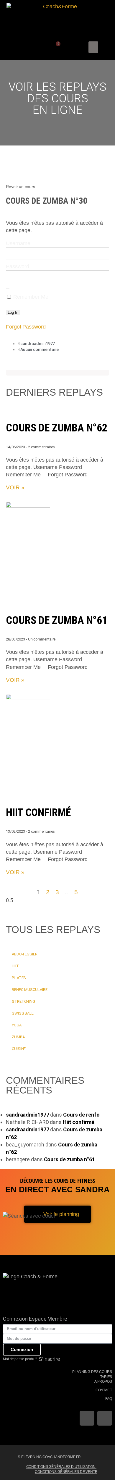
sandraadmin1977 (27, 1115)
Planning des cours (92, 1372)
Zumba (18, 1037)
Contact (104, 1390)
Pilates (19, 978)
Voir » (15, 487)
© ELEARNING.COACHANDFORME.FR (49, 1457)
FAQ (108, 1399)
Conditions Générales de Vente (66, 1472)
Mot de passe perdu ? (20, 1359)
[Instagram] (104, 1418)
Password (17, 266)
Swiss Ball (23, 1013)
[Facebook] (87, 1418)
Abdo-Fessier (24, 954)
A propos (103, 1381)
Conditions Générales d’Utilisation (61, 1467)
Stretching (23, 1001)
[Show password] (7, 288)
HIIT (15, 966)
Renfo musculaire (29, 989)
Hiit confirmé (38, 812)
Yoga (17, 1025)
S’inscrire (49, 1359)
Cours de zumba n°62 (56, 428)
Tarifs (106, 1377)
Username (18, 243)
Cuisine (19, 1048)
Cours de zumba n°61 (56, 620)
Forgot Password (26, 327)
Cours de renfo (81, 1115)
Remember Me (30, 297)
